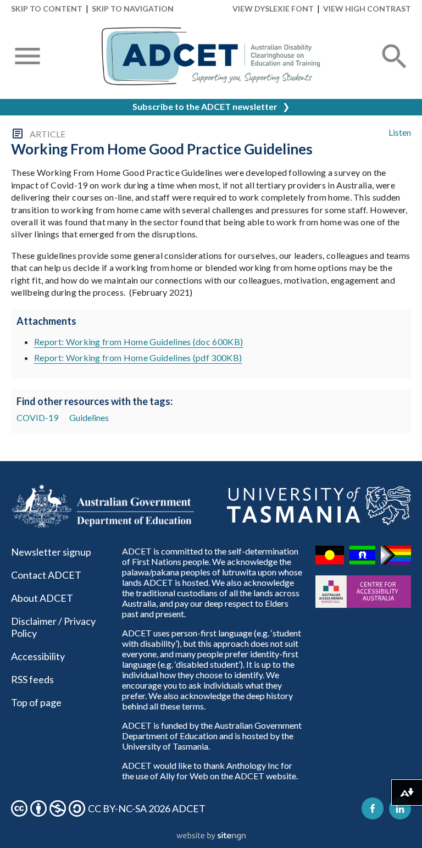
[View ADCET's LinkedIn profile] (400, 808)
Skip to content (46, 8)
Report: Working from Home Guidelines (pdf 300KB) (138, 357)
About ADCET (42, 598)
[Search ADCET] (394, 69)
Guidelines (89, 417)
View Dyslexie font (273, 8)
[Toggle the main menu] (27, 57)
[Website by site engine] (211, 836)
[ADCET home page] (211, 56)
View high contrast (367, 8)
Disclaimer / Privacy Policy (53, 627)
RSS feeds (32, 679)
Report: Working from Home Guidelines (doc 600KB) (138, 341)
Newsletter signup (51, 552)
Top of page (36, 702)
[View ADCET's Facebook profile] (373, 808)
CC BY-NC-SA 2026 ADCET (147, 808)
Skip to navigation (133, 8)
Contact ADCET (46, 575)
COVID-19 (37, 417)
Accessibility (38, 656)
